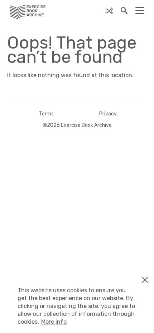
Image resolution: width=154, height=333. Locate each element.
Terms (46, 114)
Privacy (108, 114)
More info (54, 321)
